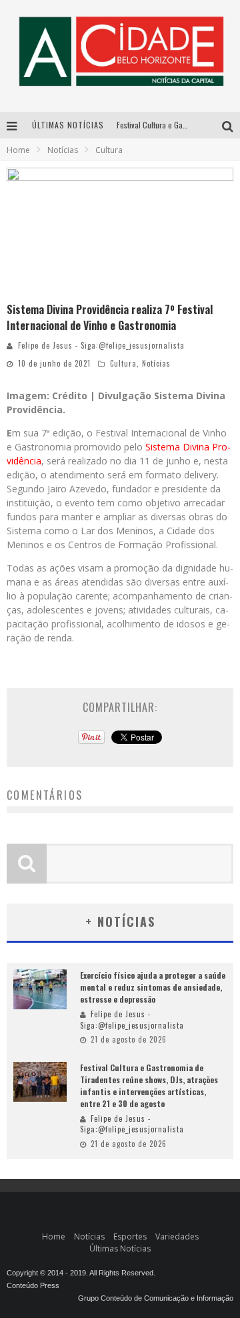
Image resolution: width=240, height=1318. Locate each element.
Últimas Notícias (120, 1248)
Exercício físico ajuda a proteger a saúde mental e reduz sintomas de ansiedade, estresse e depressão (152, 987)
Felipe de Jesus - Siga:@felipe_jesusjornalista (101, 345)
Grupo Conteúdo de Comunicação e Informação (155, 1298)
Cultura (123, 363)
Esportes (130, 1236)
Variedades (177, 1236)
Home (18, 150)
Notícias (156, 363)
